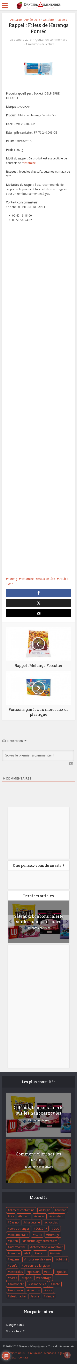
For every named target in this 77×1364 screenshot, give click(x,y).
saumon (34, 1290)
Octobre (48, 20)
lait (28, 1253)
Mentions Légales (55, 1353)
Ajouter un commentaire (51, 40)
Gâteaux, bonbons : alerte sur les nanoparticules (38, 918)
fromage (54, 1235)
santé (56, 1284)
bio (12, 1216)
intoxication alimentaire (47, 1247)
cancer (40, 1216)
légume (15, 1259)
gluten (14, 1241)
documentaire (19, 1235)
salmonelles (38, 1284)
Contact (23, 1357)
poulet (62, 1272)
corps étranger (19, 1228)
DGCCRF (41, 1228)
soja (49, 1290)
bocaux (25, 1216)
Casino (14, 1222)
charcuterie (32, 1222)
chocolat (52, 1222)
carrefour (57, 1216)
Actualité (16, 20)
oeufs (13, 1265)
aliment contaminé (22, 1210)
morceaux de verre (38, 1259)
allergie (45, 1210)
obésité (62, 1259)
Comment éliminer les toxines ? (38, 1156)
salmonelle (17, 1284)
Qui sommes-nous (13, 1353)
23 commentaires (38, 1120)
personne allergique (37, 1265)
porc (49, 1272)
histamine (29, 163)
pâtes (13, 1278)
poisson (34, 1272)
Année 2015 (32, 20)
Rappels (61, 20)
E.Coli (38, 1235)
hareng (12, 579)
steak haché (18, 1296)
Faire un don (34, 1353)
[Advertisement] (38, 402)
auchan (61, 1210)
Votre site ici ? (15, 1331)
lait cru (41, 1253)
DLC (56, 1228)
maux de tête (46, 579)
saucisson (16, 1290)
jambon (15, 1253)
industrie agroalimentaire (40, 1241)
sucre (35, 1296)
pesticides (16, 1272)
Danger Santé (15, 1325)
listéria (56, 1253)
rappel (27, 1278)
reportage (44, 1278)
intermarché (18, 1247)
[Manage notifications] (67, 1355)
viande (50, 1296)
